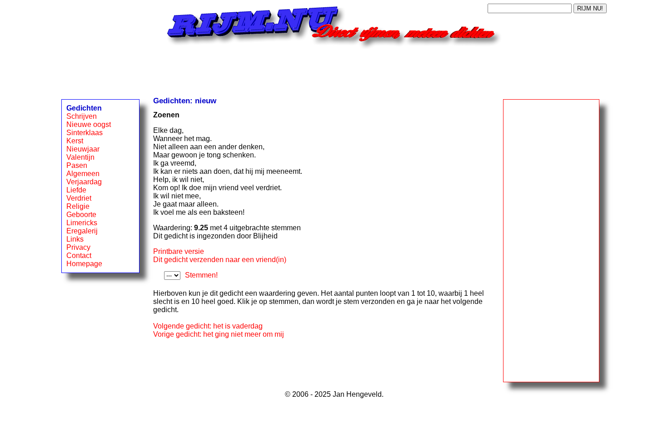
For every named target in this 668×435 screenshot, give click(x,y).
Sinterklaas (84, 133)
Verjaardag (84, 182)
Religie (78, 206)
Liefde (76, 190)
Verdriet (78, 198)
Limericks (81, 223)
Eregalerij (82, 231)
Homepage (84, 264)
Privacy (78, 247)
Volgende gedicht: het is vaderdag (208, 326)
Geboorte (81, 214)
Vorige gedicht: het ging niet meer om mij (218, 334)
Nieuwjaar (83, 149)
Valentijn (80, 157)
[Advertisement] (334, 69)
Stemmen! (201, 275)
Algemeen (83, 173)
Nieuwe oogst (88, 124)
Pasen (76, 165)
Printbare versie (178, 251)
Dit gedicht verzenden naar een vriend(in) (219, 259)
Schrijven (81, 116)
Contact (78, 255)
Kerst (74, 141)
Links (75, 239)
